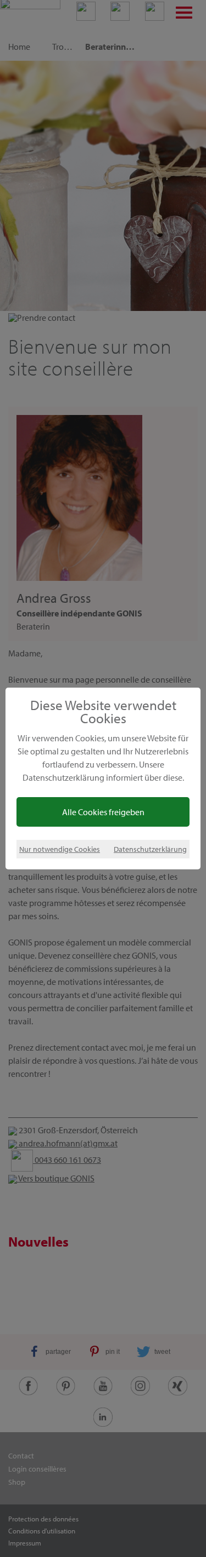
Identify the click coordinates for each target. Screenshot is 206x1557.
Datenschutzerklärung (150, 849)
